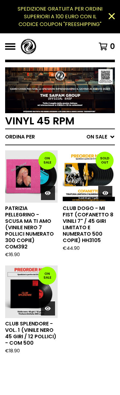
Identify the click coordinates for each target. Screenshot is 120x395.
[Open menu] (10, 46)
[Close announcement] (111, 17)
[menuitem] (60, 137)
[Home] (53, 46)
